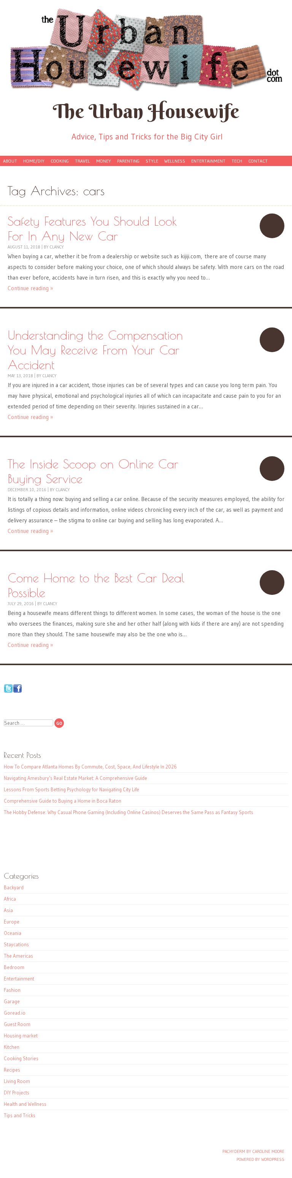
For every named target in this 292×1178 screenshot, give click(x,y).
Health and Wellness (25, 1104)
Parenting (128, 161)
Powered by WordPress (260, 1159)
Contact (258, 161)
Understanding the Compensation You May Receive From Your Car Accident (272, 339)
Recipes (12, 1070)
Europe (11, 922)
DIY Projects (16, 1092)
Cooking (60, 161)
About (10, 161)
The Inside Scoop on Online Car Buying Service (272, 468)
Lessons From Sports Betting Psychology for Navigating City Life (71, 789)
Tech (237, 161)
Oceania (12, 933)
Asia (8, 910)
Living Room (17, 1081)
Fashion (12, 990)
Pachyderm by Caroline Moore (253, 1151)
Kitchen (11, 1047)
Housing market (21, 1036)
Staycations (16, 944)
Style (152, 161)
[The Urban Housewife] (146, 49)
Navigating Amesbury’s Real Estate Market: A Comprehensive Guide (75, 778)
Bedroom (14, 967)
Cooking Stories (21, 1058)
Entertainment (208, 161)
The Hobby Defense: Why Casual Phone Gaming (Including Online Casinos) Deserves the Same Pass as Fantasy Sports (128, 812)
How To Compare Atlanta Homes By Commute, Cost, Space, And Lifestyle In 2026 (90, 767)
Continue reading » (30, 288)
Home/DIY (33, 161)
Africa (10, 899)
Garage (12, 1001)
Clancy (57, 247)
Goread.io (14, 1013)
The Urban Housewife (146, 111)
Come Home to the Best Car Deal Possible (272, 582)
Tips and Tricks (19, 1115)
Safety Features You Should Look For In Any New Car (272, 225)
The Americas (18, 956)
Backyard (14, 887)
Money (103, 161)
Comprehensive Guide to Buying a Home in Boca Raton (62, 801)
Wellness (174, 161)
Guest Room (17, 1024)
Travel (82, 161)
